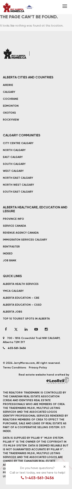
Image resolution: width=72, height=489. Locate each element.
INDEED (7, 253)
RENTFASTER (11, 246)
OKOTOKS (9, 112)
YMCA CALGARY (13, 291)
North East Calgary (18, 177)
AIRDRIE (8, 85)
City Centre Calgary (18, 143)
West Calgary (13, 171)
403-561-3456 (16, 348)
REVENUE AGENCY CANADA (21, 232)
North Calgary (14, 150)
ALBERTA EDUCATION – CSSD (22, 304)
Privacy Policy (38, 367)
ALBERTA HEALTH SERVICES (21, 284)
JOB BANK (9, 260)
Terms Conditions (14, 367)
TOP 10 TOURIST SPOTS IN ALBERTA (26, 318)
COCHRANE (10, 99)
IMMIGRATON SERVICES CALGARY (25, 239)
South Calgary (14, 164)
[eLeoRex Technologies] (57, 380)
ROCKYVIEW (11, 119)
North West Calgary (18, 184)
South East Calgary (18, 191)
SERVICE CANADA (14, 225)
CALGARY (9, 92)
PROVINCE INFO (13, 219)
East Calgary (13, 157)
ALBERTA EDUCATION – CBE (21, 297)
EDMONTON (11, 105)
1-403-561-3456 (39, 478)
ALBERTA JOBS (12, 311)
